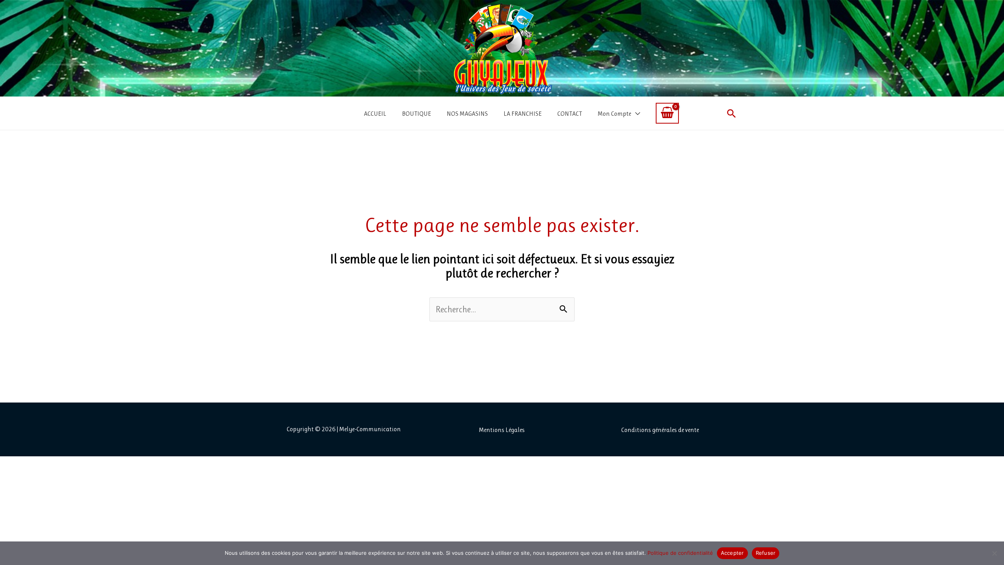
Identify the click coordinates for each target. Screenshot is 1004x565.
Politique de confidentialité (680, 553)
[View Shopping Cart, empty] (667, 113)
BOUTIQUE (416, 113)
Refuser (766, 553)
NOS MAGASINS (467, 113)
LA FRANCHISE (523, 113)
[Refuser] (994, 553)
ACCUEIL (375, 113)
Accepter (732, 553)
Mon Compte (614, 113)
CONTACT (569, 113)
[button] (731, 113)
